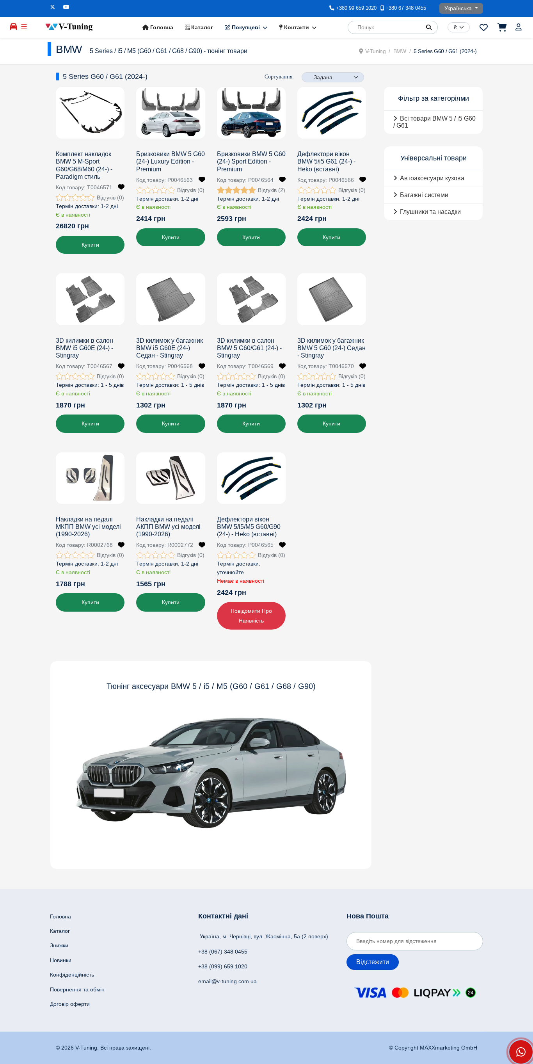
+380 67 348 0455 (406, 8)
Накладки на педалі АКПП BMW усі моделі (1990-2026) (168, 526)
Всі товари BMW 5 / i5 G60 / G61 (434, 122)
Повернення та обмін (77, 989)
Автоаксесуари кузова (432, 178)
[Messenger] (521, 1052)
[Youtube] (66, 7)
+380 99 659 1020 (356, 8)
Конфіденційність (72, 974)
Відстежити (372, 962)
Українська (458, 8)
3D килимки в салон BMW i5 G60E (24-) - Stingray (84, 348)
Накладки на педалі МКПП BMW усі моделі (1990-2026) (88, 526)
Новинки (60, 960)
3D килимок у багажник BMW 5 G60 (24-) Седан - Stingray (331, 348)
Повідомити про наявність (251, 616)
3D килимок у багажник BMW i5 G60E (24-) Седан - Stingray (169, 348)
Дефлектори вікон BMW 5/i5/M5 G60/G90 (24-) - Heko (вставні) (249, 526)
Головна (161, 27)
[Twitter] (52, 7)
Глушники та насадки (430, 211)
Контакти (295, 27)
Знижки (59, 945)
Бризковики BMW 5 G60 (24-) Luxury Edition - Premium (170, 161)
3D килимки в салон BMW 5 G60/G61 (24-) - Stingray (249, 348)
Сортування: (279, 77)
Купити (90, 245)
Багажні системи (424, 195)
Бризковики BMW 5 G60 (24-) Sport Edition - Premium (251, 161)
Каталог (201, 27)
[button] (429, 27)
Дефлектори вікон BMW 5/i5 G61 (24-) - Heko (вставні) (326, 161)
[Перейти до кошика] (501, 27)
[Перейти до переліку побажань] (484, 27)
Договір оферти (70, 1004)
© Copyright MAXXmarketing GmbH (433, 1047)
